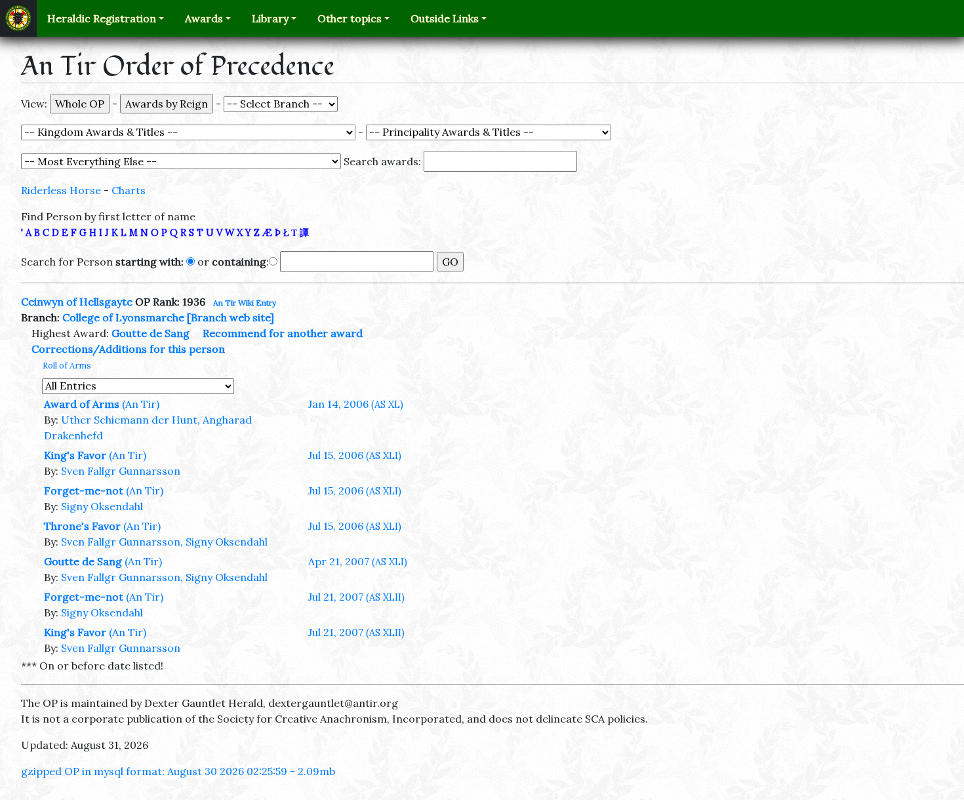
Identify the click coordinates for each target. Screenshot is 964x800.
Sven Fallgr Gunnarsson (120, 470)
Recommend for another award (283, 333)
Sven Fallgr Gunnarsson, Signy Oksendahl (164, 541)
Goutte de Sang (150, 333)
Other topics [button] (349, 18)
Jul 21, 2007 (356, 596)
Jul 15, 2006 (354, 455)
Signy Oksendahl (102, 506)
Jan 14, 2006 (355, 403)
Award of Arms (81, 403)
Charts (128, 190)
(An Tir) (140, 403)
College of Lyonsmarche (123, 317)
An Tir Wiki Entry (244, 303)
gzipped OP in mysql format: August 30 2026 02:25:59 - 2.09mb (178, 771)
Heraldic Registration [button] (101, 18)
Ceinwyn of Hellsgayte (76, 301)
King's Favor (75, 455)
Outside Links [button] (445, 18)
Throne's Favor (82, 525)
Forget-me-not (83, 490)
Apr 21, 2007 (357, 561)
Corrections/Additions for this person (128, 348)
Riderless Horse (61, 190)
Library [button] (270, 18)
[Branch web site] (230, 317)
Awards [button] (204, 18)
